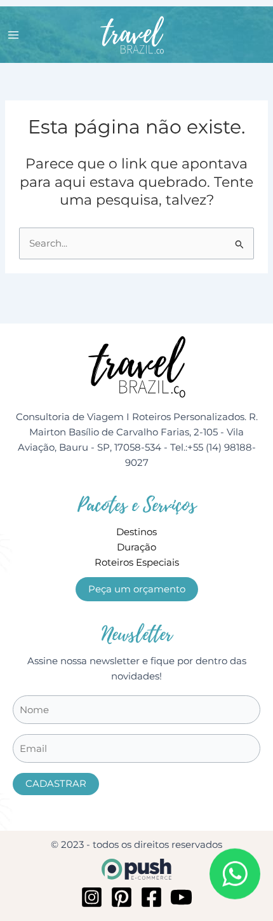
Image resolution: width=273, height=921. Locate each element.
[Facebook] (151, 897)
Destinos (136, 532)
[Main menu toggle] (13, 35)
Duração (136, 547)
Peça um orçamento (136, 589)
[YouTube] (181, 897)
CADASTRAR (55, 783)
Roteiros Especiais (137, 562)
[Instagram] (92, 897)
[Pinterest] (121, 897)
